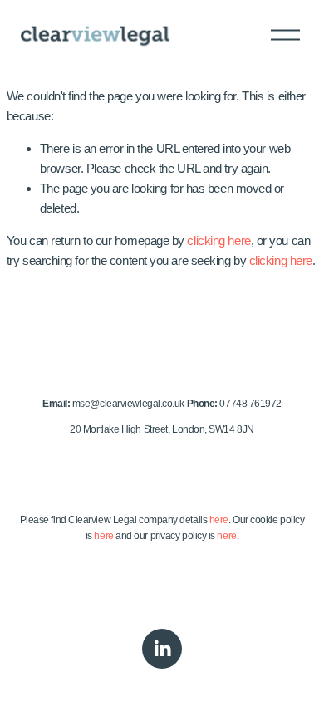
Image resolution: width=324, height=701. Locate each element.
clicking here (218, 240)
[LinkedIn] (162, 649)
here (218, 520)
